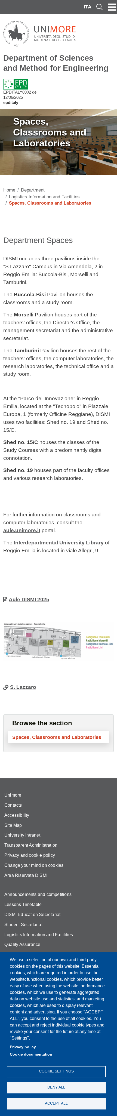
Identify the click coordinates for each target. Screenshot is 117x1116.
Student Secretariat (23, 924)
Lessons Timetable (23, 904)
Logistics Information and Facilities (44, 196)
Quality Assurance (22, 944)
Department (33, 190)
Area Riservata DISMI (25, 875)
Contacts (13, 805)
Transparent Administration (30, 845)
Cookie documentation (31, 1054)
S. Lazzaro (23, 687)
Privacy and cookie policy (29, 855)
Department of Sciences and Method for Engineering (56, 63)
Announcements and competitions (38, 894)
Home (9, 190)
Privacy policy (23, 1047)
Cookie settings (56, 1071)
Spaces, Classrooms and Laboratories (56, 737)
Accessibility (16, 815)
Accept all (56, 1103)
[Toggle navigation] (112, 7)
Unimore (12, 795)
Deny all (56, 1087)
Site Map (13, 825)
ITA (87, 7)
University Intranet (22, 835)
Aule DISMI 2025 (29, 599)
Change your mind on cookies (33, 865)
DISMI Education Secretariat (32, 914)
